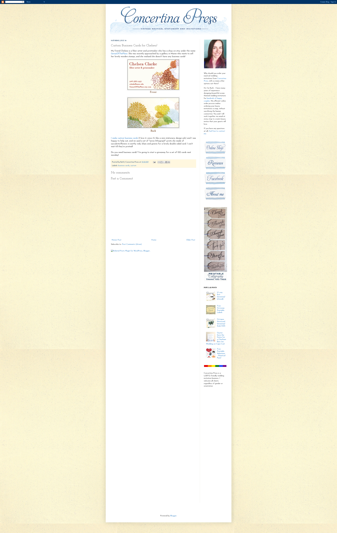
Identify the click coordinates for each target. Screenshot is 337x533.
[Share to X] (164, 162)
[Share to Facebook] (166, 162)
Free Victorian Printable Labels (220, 309)
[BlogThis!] (161, 162)
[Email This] (159, 162)
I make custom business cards (124, 138)
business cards (124, 165)
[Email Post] (154, 162)
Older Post (190, 240)
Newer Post (116, 240)
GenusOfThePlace (119, 54)
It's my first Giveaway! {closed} (221, 296)
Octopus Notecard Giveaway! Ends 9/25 (221, 322)
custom (133, 165)
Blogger (173, 516)
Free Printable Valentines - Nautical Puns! (221, 353)
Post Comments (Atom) (132, 244)
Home (153, 240)
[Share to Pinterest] (169, 162)
